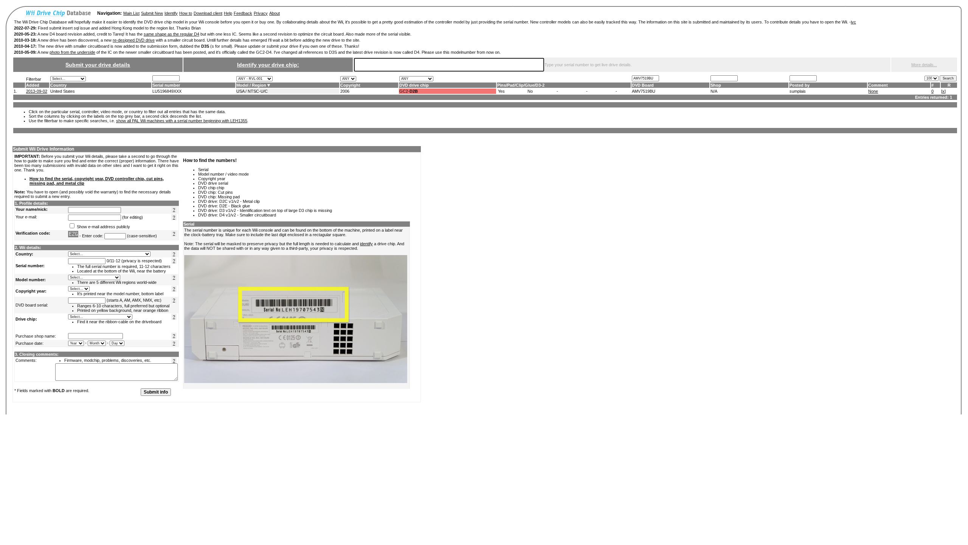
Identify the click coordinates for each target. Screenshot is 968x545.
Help (228, 13)
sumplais (798, 91)
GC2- (408, 91)
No (530, 91)
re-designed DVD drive (134, 40)
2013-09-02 (36, 91)
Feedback (243, 13)
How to (185, 13)
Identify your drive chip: (268, 65)
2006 (344, 91)
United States (62, 91)
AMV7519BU (643, 91)
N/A (713, 91)
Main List (131, 13)
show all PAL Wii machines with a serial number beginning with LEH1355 (181, 120)
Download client (208, 13)
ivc (853, 22)
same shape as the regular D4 (171, 34)
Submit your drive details (97, 65)
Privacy (261, 13)
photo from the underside (72, 52)
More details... (924, 64)
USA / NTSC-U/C (252, 91)
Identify (171, 13)
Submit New (152, 13)
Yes (501, 91)
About (274, 13)
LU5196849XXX (167, 91)
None (873, 91)
